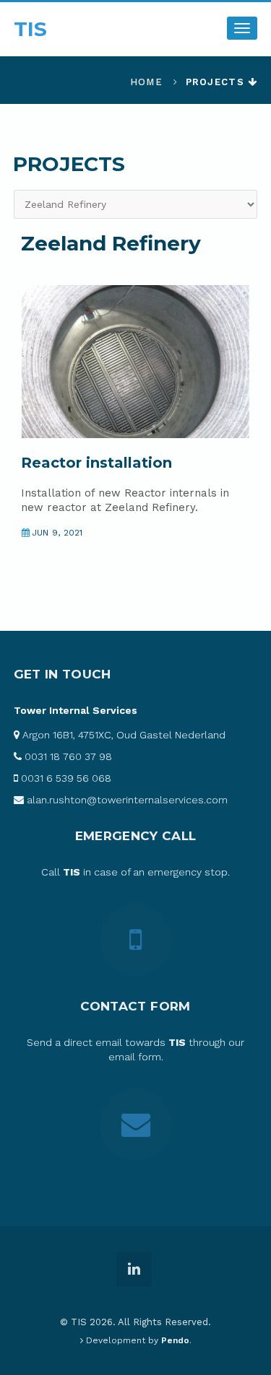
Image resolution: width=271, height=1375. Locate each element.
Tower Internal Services (75, 710)
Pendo (175, 1340)
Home (146, 82)
